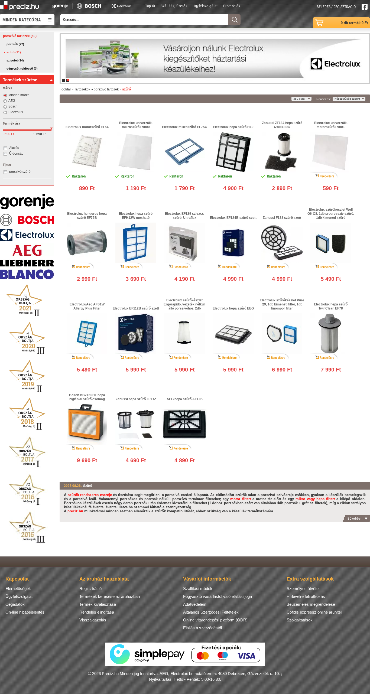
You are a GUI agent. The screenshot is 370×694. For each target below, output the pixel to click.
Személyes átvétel (303, 588)
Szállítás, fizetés (174, 5)
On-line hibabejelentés (24, 612)
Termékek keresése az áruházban (109, 596)
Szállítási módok (197, 588)
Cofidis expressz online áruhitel (314, 612)
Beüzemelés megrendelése (311, 604)
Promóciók (232, 5)
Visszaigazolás (92, 620)
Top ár (150, 5)
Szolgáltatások (300, 620)
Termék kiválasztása (97, 604)
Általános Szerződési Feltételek (211, 612)
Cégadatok (15, 604)
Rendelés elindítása (96, 612)
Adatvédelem (194, 604)
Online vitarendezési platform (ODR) (215, 620)
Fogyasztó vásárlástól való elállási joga (217, 596)
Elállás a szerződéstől (202, 627)
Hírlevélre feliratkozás (306, 596)
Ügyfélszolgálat (205, 5)
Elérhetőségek (18, 588)
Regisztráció (90, 588)
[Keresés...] (234, 19)
